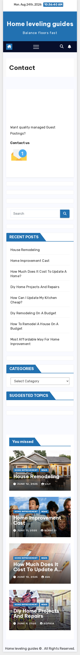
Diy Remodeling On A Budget (33, 313)
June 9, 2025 (27, 623)
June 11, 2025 (27, 530)
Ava (47, 577)
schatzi (50, 530)
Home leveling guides (40, 24)
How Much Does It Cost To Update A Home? (35, 569)
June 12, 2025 (28, 483)
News (44, 470)
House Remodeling (25, 250)
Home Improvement (26, 470)
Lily (48, 483)
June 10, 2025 (28, 577)
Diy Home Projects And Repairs (34, 287)
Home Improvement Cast (29, 261)
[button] (62, 46)
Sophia (48, 623)
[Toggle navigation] (36, 46)
